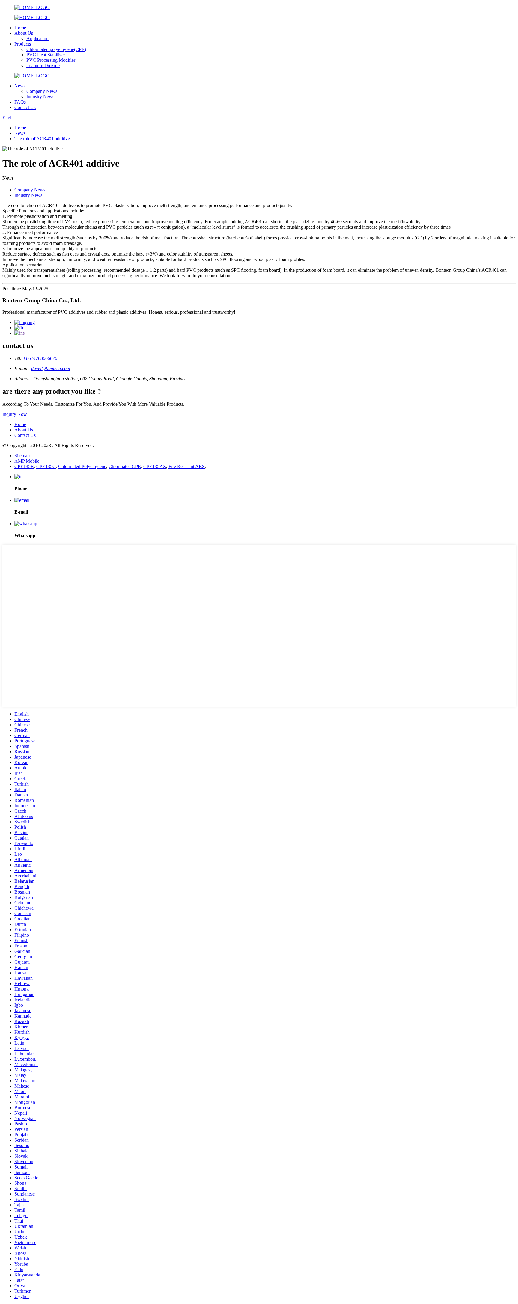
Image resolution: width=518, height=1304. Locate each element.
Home (20, 27)
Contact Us (25, 107)
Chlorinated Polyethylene (82, 466)
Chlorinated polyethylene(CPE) (56, 49)
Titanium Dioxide (43, 65)
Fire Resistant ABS (186, 466)
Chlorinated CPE (125, 466)
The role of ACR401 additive (42, 138)
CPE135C (46, 466)
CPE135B (24, 466)
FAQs (20, 102)
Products (22, 43)
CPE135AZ (154, 466)
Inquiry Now (14, 414)
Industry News (40, 96)
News (19, 85)
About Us (23, 33)
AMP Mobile (26, 461)
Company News (41, 91)
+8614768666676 (40, 358)
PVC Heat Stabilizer (45, 54)
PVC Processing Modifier (50, 60)
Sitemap (22, 455)
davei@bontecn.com (50, 368)
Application (37, 38)
